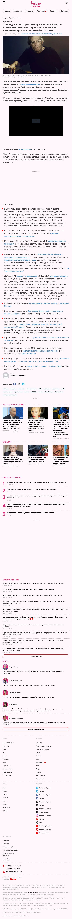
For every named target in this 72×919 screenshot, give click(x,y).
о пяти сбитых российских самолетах (43, 366)
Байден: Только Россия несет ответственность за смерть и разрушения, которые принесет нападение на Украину (12, 424)
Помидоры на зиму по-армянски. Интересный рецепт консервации (32, 489)
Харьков (5, 801)
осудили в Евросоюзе (27, 276)
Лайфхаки (64, 11)
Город (5, 784)
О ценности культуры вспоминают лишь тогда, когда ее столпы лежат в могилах (29, 685)
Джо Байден (48, 392)
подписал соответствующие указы (20, 260)
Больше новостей (36, 656)
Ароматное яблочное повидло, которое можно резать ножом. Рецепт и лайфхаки (37, 482)
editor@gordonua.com (14, 872)
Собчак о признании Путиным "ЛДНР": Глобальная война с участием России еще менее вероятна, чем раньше (36, 425)
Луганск (5, 811)
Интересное (7, 775)
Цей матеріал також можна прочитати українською (42, 34)
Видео (38, 769)
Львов (5, 791)
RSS (40, 822)
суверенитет (18, 392)
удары (27, 392)
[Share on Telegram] (23, 384)
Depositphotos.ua (32, 892)
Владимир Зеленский (10, 395)
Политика (6, 746)
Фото (37, 765)
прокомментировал (30, 84)
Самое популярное (12, 477)
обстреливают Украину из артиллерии (40, 351)
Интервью (18, 11)
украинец (47, 388)
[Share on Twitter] (19, 384)
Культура (6, 759)
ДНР (40, 388)
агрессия (21, 388)
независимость (31, 388)
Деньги (5, 749)
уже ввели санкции (59, 276)
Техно (4, 762)
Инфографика (7, 772)
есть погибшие (29, 354)
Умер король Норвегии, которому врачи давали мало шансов (30, 513)
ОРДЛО (33, 392)
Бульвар (12, 18)
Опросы (38, 772)
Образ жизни (7, 765)
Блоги (6, 661)
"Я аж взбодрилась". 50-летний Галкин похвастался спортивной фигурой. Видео (62, 461)
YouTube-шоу (40, 775)
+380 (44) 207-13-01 (13, 866)
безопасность (8, 392)
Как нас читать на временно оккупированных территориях (8, 857)
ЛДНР (40, 392)
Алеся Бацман (44, 812)
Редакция (6, 843)
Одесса (5, 794)
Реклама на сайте (8, 847)
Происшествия (7, 769)
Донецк (5, 797)
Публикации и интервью (44, 746)
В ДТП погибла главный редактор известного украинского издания (37, 460)
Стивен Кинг (58, 392)
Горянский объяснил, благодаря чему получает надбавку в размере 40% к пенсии (13, 461)
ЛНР (63, 388)
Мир (4, 752)
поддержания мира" (14, 271)
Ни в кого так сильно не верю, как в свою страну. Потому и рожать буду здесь (28, 697)
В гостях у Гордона (42, 749)
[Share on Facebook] (14, 384)
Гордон (5, 18)
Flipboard (42, 819)
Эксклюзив (39, 762)
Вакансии (6, 840)
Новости (7, 11)
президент (56, 388)
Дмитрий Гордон (45, 788)
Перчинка (41, 11)
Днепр (5, 804)
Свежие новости (11, 580)
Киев (4, 788)
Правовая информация (10, 850)
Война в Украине (16, 431)
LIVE (37, 759)
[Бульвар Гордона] (35, 4)
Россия (6, 388)
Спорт (5, 756)
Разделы (39, 739)
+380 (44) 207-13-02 (13, 869)
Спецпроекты (40, 779)
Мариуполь (6, 807)
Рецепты (53, 11)
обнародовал (25, 149)
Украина (13, 388)
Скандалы (29, 11)
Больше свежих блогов (36, 729)
